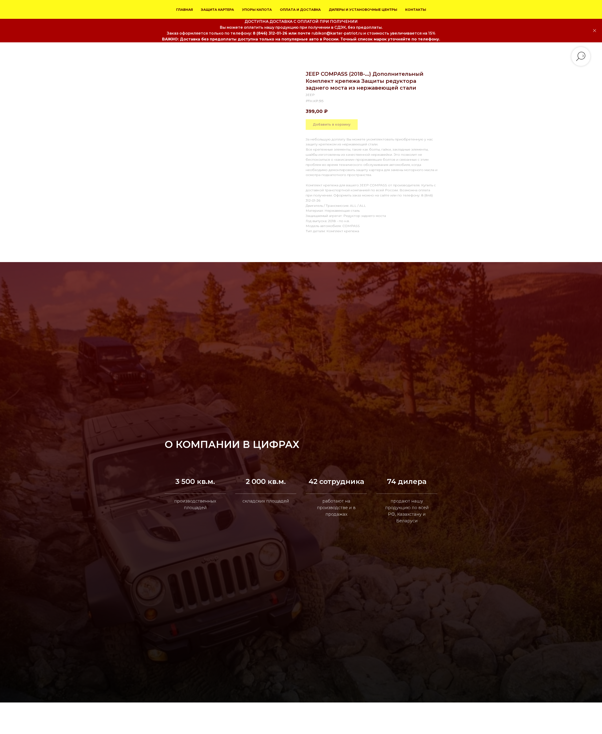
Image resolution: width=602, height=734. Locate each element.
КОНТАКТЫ (415, 10)
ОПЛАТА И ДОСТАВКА (300, 10)
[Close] (594, 30)
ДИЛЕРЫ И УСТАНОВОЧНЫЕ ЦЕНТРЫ (363, 10)
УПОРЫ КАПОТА (257, 10)
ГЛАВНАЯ (184, 10)
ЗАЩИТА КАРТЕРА (217, 10)
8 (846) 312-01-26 (270, 33)
